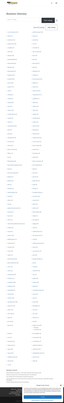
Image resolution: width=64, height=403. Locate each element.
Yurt (8, 364)
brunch (9, 83)
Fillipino (9, 153)
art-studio (35, 47)
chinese (9, 110)
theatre (9, 325)
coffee (34, 110)
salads (34, 278)
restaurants (10, 274)
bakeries (9, 55)
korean (9, 215)
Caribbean (35, 98)
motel (34, 239)
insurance (35, 200)
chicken (34, 106)
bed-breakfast (10, 63)
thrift (8, 333)
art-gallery (9, 47)
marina (9, 231)
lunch (34, 227)
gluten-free (35, 180)
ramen (9, 266)
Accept (42, 397)
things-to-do (35, 325)
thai (33, 321)
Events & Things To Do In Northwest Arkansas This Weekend (21, 374)
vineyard (9, 353)
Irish (8, 204)
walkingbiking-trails (37, 353)
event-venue (36, 141)
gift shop (9, 180)
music (34, 247)
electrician (35, 133)
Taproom (35, 317)
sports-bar (10, 305)
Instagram (18, 394)
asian (8, 51)
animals (34, 40)
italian (34, 204)
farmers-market (11, 149)
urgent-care (10, 345)
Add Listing (51, 27)
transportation (36, 337)
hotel (8, 196)
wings (34, 360)
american (9, 40)
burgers (9, 86)
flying (34, 169)
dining (34, 129)
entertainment (10, 137)
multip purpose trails (38, 243)
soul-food (9, 294)
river (34, 274)
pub (33, 262)
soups (34, 294)
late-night (35, 219)
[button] (61, 385)
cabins (34, 86)
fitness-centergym (37, 161)
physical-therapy (37, 258)
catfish (34, 102)
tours (8, 337)
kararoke (9, 212)
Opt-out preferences (35, 400)
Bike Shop (9, 67)
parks (34, 255)
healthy (34, 188)
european (9, 141)
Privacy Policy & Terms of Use (47, 400)
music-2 (9, 251)
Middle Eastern (11, 239)
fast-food (35, 149)
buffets (34, 83)
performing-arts (11, 258)
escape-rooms (36, 137)
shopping (9, 286)
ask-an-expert (36, 51)
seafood (35, 282)
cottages (35, 114)
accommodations (11, 32)
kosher (34, 215)
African (9, 36)
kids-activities (36, 212)
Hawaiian (9, 188)
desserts (35, 126)
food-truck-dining (11, 172)
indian (8, 200)
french (34, 172)
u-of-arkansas (36, 341)
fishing (34, 157)
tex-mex (9, 321)
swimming (9, 313)
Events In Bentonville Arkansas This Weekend (17, 382)
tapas (8, 317)
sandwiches (10, 282)
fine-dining (35, 153)
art (33, 43)
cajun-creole (36, 90)
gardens (9, 176)
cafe (8, 90)
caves (8, 106)
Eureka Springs (20, 390)
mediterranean (36, 231)
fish (8, 157)
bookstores (35, 71)
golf (8, 184)
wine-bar (35, 357)
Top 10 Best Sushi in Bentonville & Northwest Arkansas (19, 376)
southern (9, 298)
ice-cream (35, 196)
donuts (9, 133)
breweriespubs (36, 79)
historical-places (11, 192)
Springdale (35, 305)
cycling (34, 122)
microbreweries (36, 235)
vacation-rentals (36, 345)
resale (34, 266)
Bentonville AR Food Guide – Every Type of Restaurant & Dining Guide (23, 372)
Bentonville (35, 63)
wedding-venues (11, 357)
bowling (34, 75)
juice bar (35, 208)
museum (9, 247)
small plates (10, 290)
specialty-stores (11, 302)
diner (8, 129)
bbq (33, 59)
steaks (9, 309)
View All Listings (38, 27)
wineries (9, 360)
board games (10, 71)
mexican (9, 235)
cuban (9, 122)
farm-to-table (36, 145)
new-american (36, 251)
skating (34, 286)
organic (9, 255)
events (9, 145)
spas (34, 298)
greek (34, 184)
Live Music (36, 329)
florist (8, 169)
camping (9, 94)
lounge (9, 227)
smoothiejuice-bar (37, 290)
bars (34, 55)
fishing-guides (10, 161)
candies (9, 98)
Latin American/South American (15, 223)
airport (34, 36)
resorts (9, 270)
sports (34, 302)
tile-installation (36, 333)
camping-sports (36, 94)
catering (9, 102)
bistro (34, 67)
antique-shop (10, 43)
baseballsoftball (11, 59)
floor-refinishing (36, 165)
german (34, 176)
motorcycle (10, 243)
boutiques (9, 75)
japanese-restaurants (12, 208)
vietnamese (35, 349)
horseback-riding (37, 192)
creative (9, 118)
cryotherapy (35, 118)
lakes (8, 219)
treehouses (10, 341)
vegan (9, 349)
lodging (34, 223)
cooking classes (11, 114)
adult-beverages (37, 32)
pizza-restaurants (11, 262)
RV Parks (9, 278)
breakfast (9, 79)
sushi (34, 309)
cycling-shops (10, 126)
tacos (34, 313)
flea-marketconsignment (13, 165)
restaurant (35, 270)
